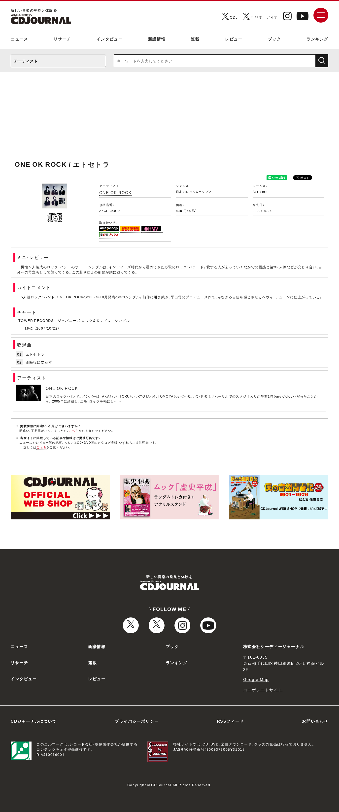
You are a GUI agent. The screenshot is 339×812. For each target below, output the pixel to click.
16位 (29, 328)
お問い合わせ (315, 721)
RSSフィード (230, 721)
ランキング (317, 39)
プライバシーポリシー (137, 721)
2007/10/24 (262, 210)
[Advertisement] (169, 116)
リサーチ (62, 39)
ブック (274, 39)
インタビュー (110, 39)
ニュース (19, 39)
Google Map (256, 679)
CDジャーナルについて (34, 721)
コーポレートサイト (262, 690)
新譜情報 (157, 39)
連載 (195, 39)
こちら (74, 430)
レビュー (233, 39)
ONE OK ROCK (115, 192)
